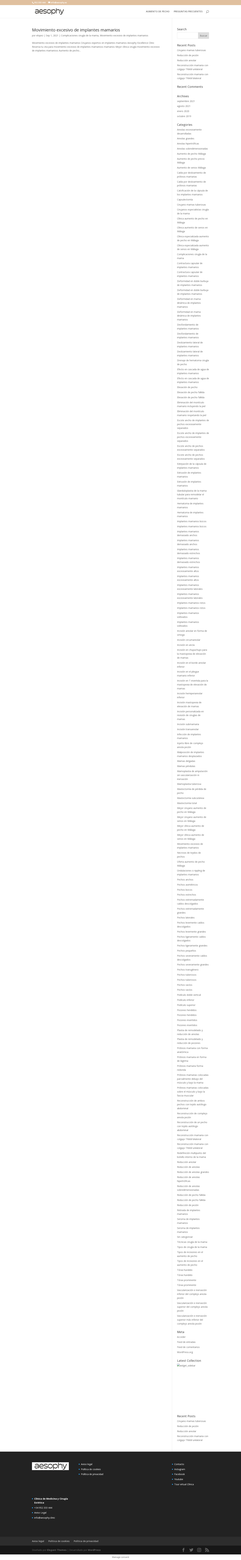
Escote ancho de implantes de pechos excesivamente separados (193, 424)
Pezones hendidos (187, 1010)
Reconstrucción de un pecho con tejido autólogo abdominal (192, 1126)
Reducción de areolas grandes (193, 1172)
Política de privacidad (92, 1474)
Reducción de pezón (188, 55)
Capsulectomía (185, 199)
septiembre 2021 (186, 101)
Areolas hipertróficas (188, 143)
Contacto (179, 1464)
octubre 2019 (184, 116)
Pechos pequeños (186, 950)
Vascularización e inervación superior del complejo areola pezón (192, 1306)
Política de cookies (91, 1469)
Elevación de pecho (187, 387)
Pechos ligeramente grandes (192, 945)
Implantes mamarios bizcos (191, 521)
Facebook (179, 1474)
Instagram (179, 1469)
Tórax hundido (184, 1269)
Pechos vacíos (184, 984)
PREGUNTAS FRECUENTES (188, 11)
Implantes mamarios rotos (191, 602)
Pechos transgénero (188, 969)
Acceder (181, 1336)
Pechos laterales (186, 917)
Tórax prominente (186, 1280)
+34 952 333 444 (43, 1507)
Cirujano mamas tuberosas (191, 50)
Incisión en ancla (186, 644)
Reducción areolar (186, 60)
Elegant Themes (57, 1549)
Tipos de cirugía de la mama (192, 1247)
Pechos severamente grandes (193, 964)
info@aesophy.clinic (44, 1517)
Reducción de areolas (188, 1166)
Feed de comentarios (188, 1347)
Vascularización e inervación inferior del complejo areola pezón (192, 1294)
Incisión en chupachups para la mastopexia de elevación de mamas (192, 653)
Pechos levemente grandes (191, 931)
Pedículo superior (186, 1005)
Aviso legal (86, 1464)
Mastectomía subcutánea (190, 798)
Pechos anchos (185, 879)
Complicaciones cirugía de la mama (80, 35)
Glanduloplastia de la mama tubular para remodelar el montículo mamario (192, 494)
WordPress (94, 1549)
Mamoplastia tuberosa (189, 783)
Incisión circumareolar (188, 639)
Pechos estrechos (186, 894)
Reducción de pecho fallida (191, 1194)
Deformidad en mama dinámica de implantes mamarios (189, 302)
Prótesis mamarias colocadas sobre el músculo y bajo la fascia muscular (193, 1091)
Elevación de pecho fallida (190, 392)
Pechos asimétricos (187, 884)
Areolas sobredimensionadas (192, 148)
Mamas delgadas (186, 761)
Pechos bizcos (184, 889)
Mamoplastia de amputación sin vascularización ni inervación (192, 775)
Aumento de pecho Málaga (191, 153)
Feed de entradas (186, 1342)
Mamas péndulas (186, 766)
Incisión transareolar (188, 729)
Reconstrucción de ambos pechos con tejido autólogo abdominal (191, 1104)
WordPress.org (185, 1352)
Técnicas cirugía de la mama (192, 1241)
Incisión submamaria (188, 724)
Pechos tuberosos (186, 974)
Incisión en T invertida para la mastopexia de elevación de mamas (192, 684)
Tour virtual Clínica (184, 1484)
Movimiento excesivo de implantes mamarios (76, 30)
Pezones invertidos (187, 1020)
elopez (39, 35)
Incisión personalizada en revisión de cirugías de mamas (190, 715)
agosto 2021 (184, 106)
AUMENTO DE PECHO (158, 11)
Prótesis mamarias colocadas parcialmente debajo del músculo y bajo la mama (193, 1078)
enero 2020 (183, 111)
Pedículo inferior (185, 999)
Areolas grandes (185, 138)
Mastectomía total (187, 803)
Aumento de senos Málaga (191, 167)
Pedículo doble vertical (189, 994)
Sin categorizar (185, 1236)
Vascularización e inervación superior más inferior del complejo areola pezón (192, 1319)
